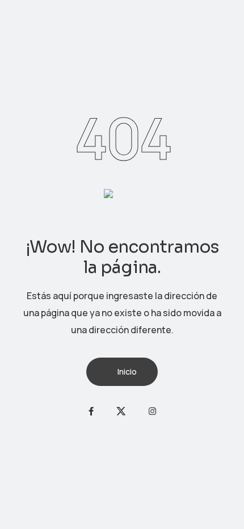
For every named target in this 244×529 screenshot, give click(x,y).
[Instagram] (152, 411)
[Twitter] (121, 411)
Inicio (127, 371)
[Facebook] (91, 411)
